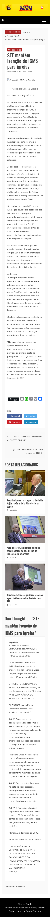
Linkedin (31, 422)
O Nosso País (14, 49)
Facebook (15, 416)
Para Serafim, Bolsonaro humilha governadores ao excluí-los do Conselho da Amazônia (23, 551)
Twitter (31, 416)
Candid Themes (33, 911)
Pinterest (15, 422)
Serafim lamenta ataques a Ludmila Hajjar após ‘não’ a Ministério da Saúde (25, 503)
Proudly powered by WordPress (20, 907)
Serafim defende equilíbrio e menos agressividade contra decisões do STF (25, 598)
